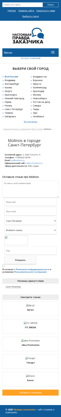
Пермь (8, 101)
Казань (8, 87)
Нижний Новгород (14, 98)
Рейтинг (12, 10)
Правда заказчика (25, 409)
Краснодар (38, 91)
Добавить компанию (31, 392)
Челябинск (38, 116)
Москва (37, 94)
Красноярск (11, 94)
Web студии (37, 129)
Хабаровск (10, 116)
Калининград (39, 87)
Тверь (36, 109)
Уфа (35, 112)
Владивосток (40, 76)
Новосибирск (40, 98)
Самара (37, 105)
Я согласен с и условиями (26, 270)
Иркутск (37, 83)
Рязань (8, 105)
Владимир (10, 80)
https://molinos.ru (34, 163)
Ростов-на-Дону (41, 101)
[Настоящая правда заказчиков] (30, 37)
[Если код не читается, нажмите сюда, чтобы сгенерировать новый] (16, 241)
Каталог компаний (30, 58)
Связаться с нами (45, 10)
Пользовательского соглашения (30, 272)
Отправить (20, 260)
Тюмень (9, 112)
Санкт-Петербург (14, 109)
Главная (7, 129)
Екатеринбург (12, 83)
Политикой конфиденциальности (32, 269)
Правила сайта (26, 10)
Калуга (8, 91)
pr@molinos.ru (18, 160)
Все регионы (30, 121)
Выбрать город (30, 16)
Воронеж (38, 80)
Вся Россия (11, 76)
